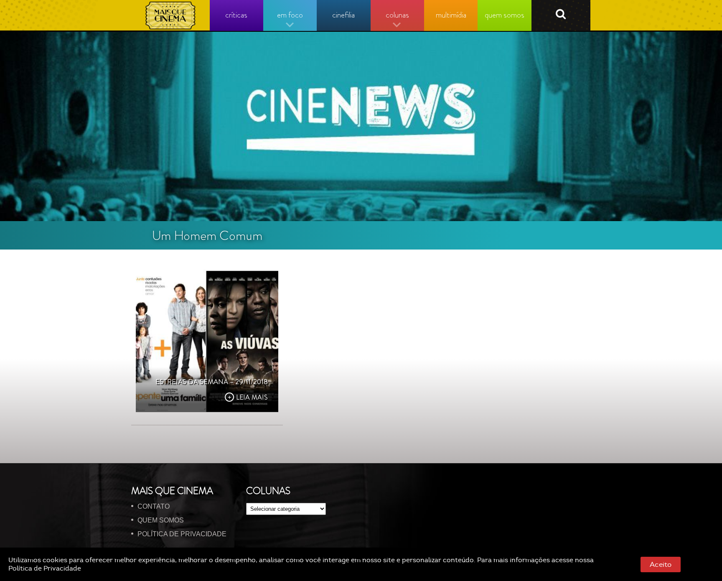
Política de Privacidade (44, 568)
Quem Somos (160, 520)
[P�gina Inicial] (171, 15)
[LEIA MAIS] (207, 341)
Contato (153, 506)
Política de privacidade (181, 534)
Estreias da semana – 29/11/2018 (211, 381)
